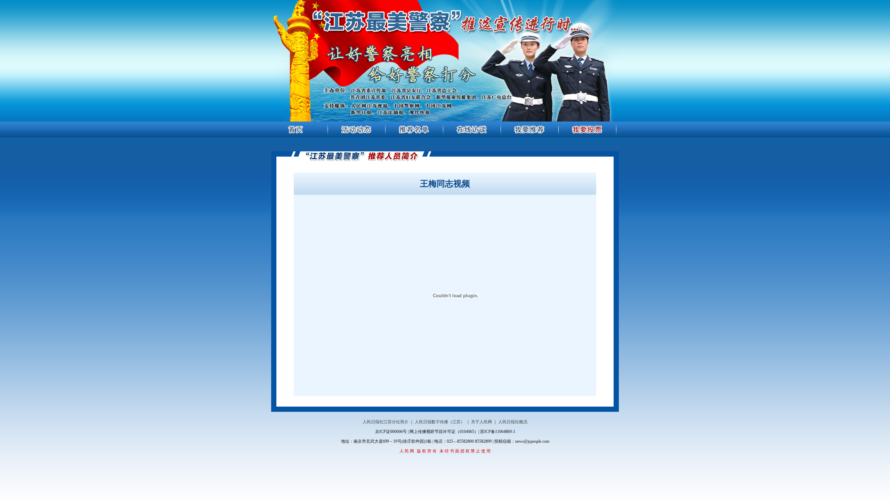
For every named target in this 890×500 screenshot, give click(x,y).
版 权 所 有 (427, 451)
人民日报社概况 (512, 421)
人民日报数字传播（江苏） (440, 421)
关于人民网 (481, 421)
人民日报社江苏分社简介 (385, 421)
